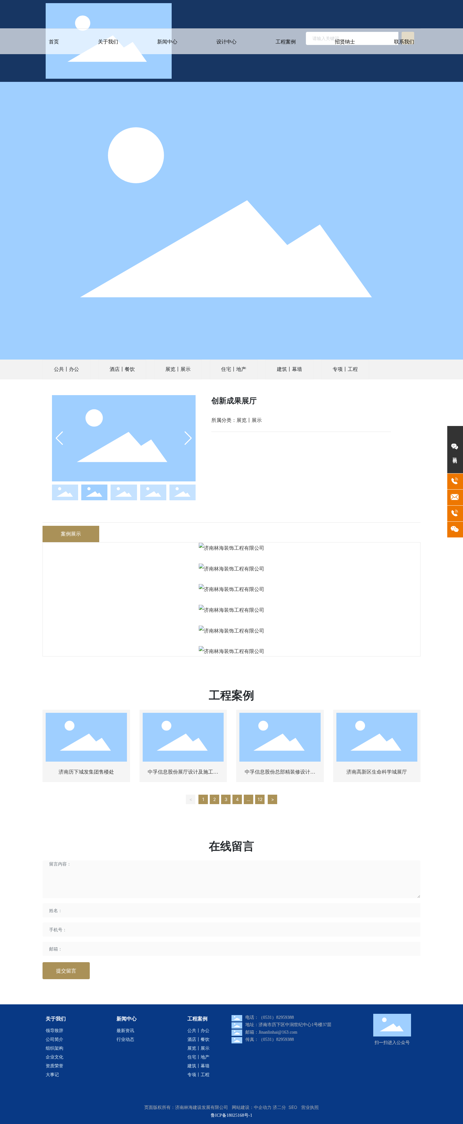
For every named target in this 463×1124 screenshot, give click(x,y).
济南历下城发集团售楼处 (86, 772)
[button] (188, 438)
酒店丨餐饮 (122, 369)
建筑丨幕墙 (289, 369)
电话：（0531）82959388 (269, 1017)
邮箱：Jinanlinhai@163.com (271, 1032)
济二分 (279, 1107)
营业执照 (310, 1107)
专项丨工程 (345, 369)
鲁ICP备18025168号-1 (231, 1115)
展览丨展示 (178, 369)
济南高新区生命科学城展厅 (376, 772)
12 (260, 799)
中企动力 (263, 1107)
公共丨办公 (66, 369)
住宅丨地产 (233, 369)
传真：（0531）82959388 (269, 1039)
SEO (293, 1107)
